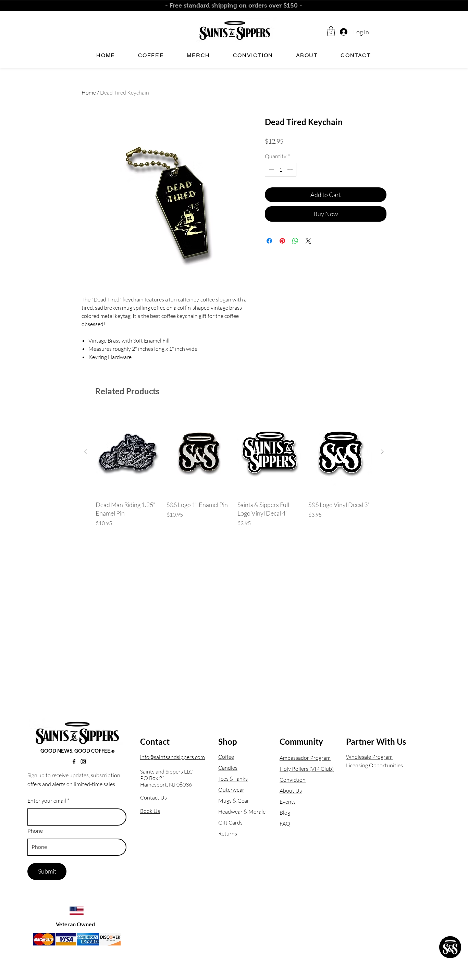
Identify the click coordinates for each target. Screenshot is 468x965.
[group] (234, 472)
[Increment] (290, 169)
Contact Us (153, 797)
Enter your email (46, 800)
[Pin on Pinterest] (282, 241)
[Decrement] (270, 169)
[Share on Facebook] (269, 241)
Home (89, 92)
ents (290, 801)
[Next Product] (382, 452)
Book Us (150, 810)
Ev (282, 801)
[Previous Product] (86, 452)
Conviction (293, 779)
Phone (35, 830)
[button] (331, 31)
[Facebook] (74, 761)
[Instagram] (83, 761)
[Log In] (343, 32)
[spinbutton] (280, 169)
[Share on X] (308, 241)
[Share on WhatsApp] (295, 241)
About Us (291, 790)
